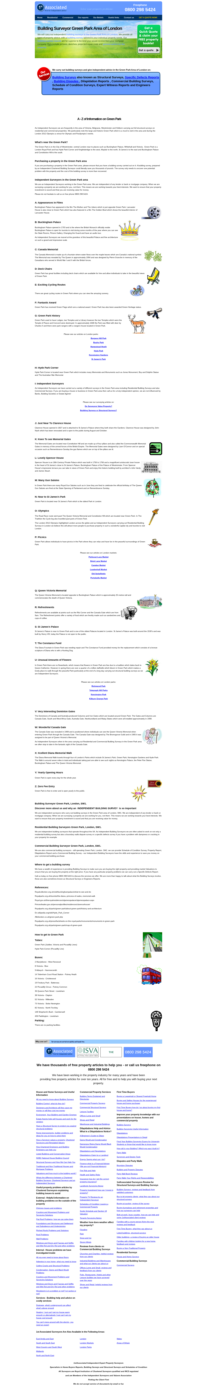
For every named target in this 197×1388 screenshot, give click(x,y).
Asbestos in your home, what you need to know (56, 1261)
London (83, 1339)
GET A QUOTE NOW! (148, 17)
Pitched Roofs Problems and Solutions (52, 1230)
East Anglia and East (45, 1339)
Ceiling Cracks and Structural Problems (52, 1266)
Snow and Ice (85, 1238)
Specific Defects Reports (142, 77)
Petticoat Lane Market (99, 557)
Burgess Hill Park (98, 338)
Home (39, 17)
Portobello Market (98, 578)
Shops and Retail (87, 1120)
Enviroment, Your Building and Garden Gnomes (56, 1115)
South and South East (45, 1343)
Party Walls (121, 1153)
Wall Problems (42, 1239)
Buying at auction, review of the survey (133, 1203)
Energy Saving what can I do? (92, 1159)
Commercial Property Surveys (92, 1103)
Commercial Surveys (125, 1265)
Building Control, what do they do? (50, 1103)
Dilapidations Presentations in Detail (132, 1137)
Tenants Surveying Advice (91, 1218)
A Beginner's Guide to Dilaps (92, 1136)
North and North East (45, 1355)
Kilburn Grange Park (98, 699)
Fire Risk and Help (88, 1170)
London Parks (86, 1347)
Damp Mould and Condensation (93, 1140)
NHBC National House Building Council (52, 1158)
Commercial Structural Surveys (93, 1107)
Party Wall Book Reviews (127, 1174)
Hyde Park (98, 351)
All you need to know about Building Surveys (55, 1099)
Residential (52, 17)
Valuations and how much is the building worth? (56, 1173)
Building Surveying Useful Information (132, 1129)
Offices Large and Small (90, 1116)
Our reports (83, 17)
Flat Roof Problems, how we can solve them (54, 1219)
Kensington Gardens (98, 355)
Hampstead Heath (98, 347)
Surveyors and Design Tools (128, 1157)
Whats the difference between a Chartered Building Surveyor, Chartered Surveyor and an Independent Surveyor (55, 1180)
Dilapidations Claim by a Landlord (94, 1155)
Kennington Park (98, 694)
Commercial (67, 17)
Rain (82, 1234)
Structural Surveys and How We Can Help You (55, 1162)
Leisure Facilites (87, 1112)
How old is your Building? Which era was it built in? (138, 1148)
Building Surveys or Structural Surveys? (98, 410)
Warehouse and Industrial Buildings (95, 1124)
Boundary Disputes (125, 1165)
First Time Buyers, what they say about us (134, 1229)
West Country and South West (49, 1347)
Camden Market (98, 565)
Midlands (40, 1351)
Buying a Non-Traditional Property (131, 1248)
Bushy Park (98, 342)
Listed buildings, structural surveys (131, 1233)
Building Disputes (66, 81)
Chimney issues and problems (49, 1208)
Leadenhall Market (98, 569)
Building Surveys (64, 77)
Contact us (129, 17)
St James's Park (98, 359)
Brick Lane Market (98, 561)
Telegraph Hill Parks (98, 690)
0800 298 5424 (140, 9)
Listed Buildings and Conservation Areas (53, 1154)
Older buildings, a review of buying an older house (138, 1237)
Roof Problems (42, 1235)
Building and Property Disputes (130, 1170)
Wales (119, 1339)
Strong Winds (85, 1242)
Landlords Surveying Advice (91, 1186)
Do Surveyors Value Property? (98, 406)
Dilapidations (122, 1133)
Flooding (83, 1230)
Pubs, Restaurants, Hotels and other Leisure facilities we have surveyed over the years (95, 1277)
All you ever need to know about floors (52, 1257)
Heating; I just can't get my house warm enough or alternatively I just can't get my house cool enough (53, 1315)
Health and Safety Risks (90, 1175)
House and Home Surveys (128, 1257)
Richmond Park (98, 686)
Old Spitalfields (99, 574)
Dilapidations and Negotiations (93, 1151)
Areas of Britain (123, 1343)
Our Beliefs (98, 17)
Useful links (113, 17)
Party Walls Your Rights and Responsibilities (135, 1178)
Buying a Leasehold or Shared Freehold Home (136, 1096)
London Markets (87, 1343)
